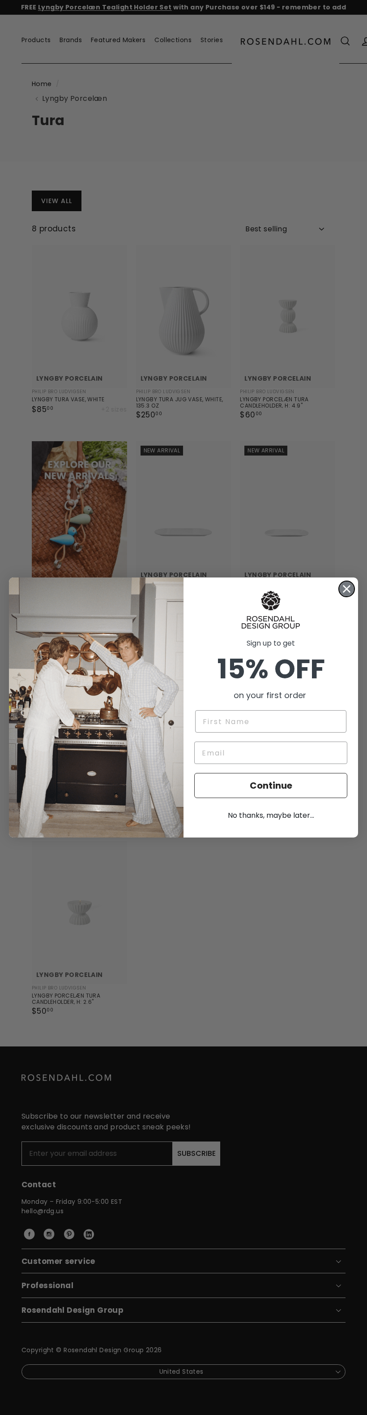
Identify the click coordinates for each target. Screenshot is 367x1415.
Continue (271, 785)
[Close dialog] (346, 589)
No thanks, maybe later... (271, 815)
